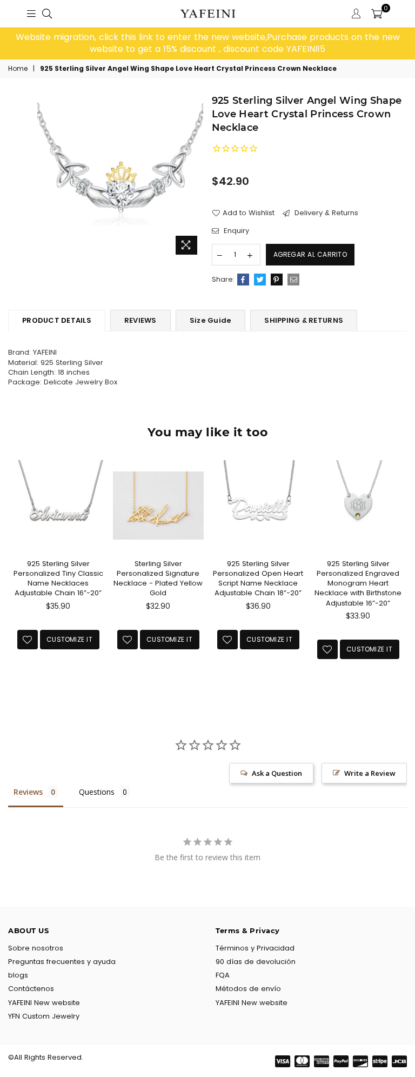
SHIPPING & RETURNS (303, 320)
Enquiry (235, 231)
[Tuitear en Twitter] (260, 279)
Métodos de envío (248, 988)
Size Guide (211, 320)
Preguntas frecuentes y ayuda (62, 961)
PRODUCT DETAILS (56, 320)
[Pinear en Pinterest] (277, 279)
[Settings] (356, 13)
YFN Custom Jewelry (43, 1016)
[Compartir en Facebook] (243, 279)
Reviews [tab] (28, 792)
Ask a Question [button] (277, 773)
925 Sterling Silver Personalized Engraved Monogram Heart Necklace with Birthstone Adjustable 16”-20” (357, 583)
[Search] (47, 13)
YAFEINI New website (44, 1003)
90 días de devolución (256, 961)
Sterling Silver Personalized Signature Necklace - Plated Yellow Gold (158, 579)
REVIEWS (140, 320)
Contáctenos (31, 988)
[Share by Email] (293, 279)
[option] (207, 43)
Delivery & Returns (325, 213)
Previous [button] (17, 576)
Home (18, 68)
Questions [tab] (97, 792)
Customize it (69, 639)
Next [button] (397, 576)
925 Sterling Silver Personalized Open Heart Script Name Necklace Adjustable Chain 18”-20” (258, 579)
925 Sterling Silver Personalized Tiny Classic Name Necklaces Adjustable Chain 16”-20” (58, 579)
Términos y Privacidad (255, 948)
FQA (223, 975)
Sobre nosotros (35, 948)
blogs (18, 975)
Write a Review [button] (370, 773)
